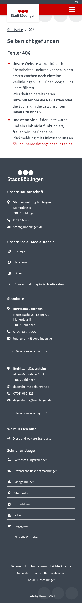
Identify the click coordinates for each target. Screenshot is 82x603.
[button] (72, 9)
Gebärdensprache (29, 573)
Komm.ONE (47, 596)
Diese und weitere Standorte (32, 438)
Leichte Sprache (60, 566)
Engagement (23, 526)
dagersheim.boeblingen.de (31, 387)
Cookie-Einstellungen (41, 580)
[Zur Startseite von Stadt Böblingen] (23, 12)
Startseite (15, 29)
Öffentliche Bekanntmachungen (36, 471)
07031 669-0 (22, 220)
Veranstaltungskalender (30, 460)
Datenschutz (19, 566)
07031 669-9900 (24, 332)
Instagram (21, 251)
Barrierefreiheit (54, 573)
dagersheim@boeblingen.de (32, 400)
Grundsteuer (23, 504)
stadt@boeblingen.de (28, 227)
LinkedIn (20, 273)
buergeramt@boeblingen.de (32, 338)
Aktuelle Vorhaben (26, 537)
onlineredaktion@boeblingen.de (46, 144)
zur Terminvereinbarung (26, 351)
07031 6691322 (23, 393)
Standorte (21, 493)
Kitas (17, 515)
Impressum (39, 566)
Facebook (20, 262)
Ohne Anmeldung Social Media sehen (39, 284)
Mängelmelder (24, 482)
